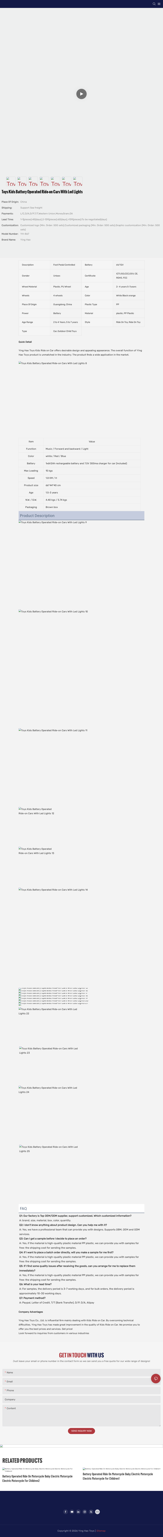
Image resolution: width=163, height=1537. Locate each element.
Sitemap (101, 1530)
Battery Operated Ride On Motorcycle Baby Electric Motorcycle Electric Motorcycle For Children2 (37, 1478)
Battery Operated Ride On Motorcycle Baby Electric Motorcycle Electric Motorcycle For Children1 (118, 1476)
